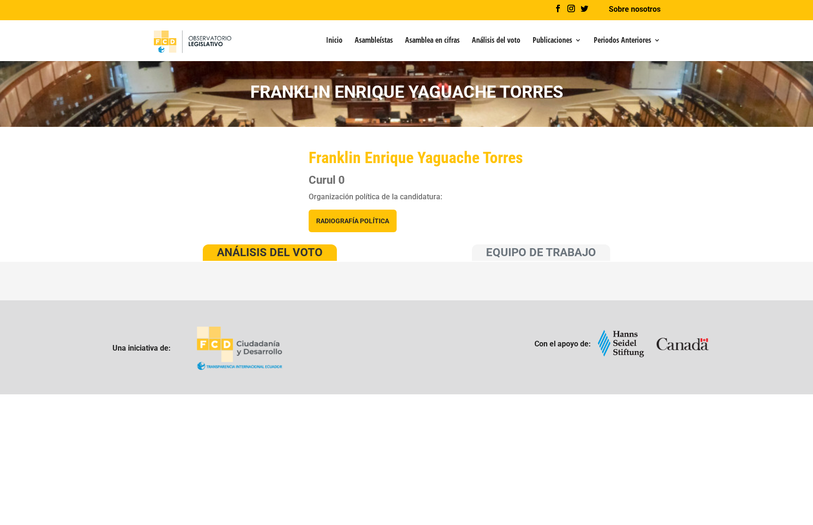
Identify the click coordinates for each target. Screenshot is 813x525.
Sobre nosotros (635, 10)
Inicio (334, 41)
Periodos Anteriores (622, 41)
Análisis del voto (496, 41)
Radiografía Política (352, 221)
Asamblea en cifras (432, 41)
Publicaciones (552, 41)
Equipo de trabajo (541, 252)
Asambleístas (374, 41)
